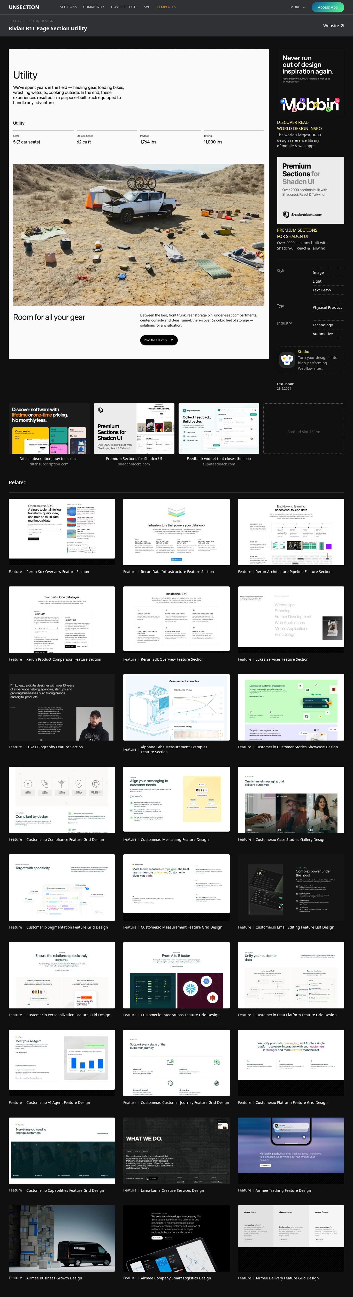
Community (94, 7)
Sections (68, 7)
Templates (166, 7)
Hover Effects (124, 7)
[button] (297, 7)
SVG (147, 7)
